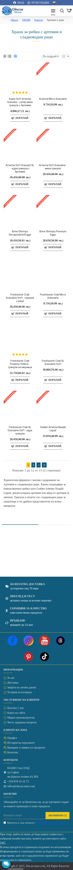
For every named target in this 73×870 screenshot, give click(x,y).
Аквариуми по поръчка (16, 561)
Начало (14, 20)
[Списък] (9, 56)
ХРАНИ (26, 20)
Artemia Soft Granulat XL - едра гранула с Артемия (20, 168)
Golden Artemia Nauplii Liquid (53, 429)
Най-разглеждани (56, 520)
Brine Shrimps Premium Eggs (53, 233)
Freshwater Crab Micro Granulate (53, 296)
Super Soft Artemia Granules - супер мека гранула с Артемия (20, 102)
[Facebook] (12, 640)
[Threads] (60, 640)
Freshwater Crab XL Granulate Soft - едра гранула (20, 430)
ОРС (3, 842)
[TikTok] (44, 656)
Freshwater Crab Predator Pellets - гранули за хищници (20, 364)
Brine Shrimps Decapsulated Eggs (20, 233)
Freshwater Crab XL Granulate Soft (53, 362)
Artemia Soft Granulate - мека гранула (53, 167)
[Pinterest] (28, 656)
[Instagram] (28, 640)
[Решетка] (5, 56)
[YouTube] (44, 640)
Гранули (38, 20)
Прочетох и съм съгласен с (38, 822)
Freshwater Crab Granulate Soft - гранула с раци (20, 297)
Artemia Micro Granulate (53, 98)
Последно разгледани (20, 520)
